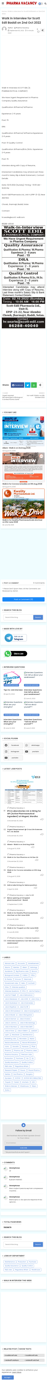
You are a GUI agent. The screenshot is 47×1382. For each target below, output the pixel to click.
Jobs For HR (24, 1007)
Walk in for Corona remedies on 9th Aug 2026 (22, 484)
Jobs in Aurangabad (31, 1011)
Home (4, 11)
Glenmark (27, 979)
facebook (15, 745)
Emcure (18, 979)
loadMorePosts (11, 1355)
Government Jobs (11, 983)
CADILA (24, 975)
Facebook (19, 385)
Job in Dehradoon (26, 995)
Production (9, 1058)
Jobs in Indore (25, 1019)
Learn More (16, 1372)
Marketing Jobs (10, 1039)
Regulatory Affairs (21, 1066)
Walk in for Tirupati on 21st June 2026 (22, 928)
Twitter (27, 385)
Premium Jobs (26, 1054)
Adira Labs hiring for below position (22, 885)
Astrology (33, 967)
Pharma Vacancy (11, 1054)
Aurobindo (9, 971)
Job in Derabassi (11, 999)
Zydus (7, 1090)
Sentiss (7, 1074)
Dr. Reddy (8, 979)
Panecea (25, 1046)
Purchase (19, 1058)
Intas (7, 987)
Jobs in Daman (10, 1019)
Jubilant (34, 1031)
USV (33, 1082)
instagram (15, 751)
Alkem (25, 967)
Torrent (16, 1082)
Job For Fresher (34, 991)
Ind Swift (31, 983)
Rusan (22, 1070)
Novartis (16, 1046)
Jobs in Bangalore (25, 1015)
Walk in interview (11, 1086)
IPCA (24, 991)
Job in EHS (24, 999)
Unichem (25, 1082)
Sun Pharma (18, 1074)
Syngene (29, 1074)
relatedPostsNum (12, 1360)
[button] (45, 3)
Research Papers (11, 1070)
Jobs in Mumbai (11, 1027)
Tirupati (7, 1082)
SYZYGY (18, 1078)
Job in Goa (35, 999)
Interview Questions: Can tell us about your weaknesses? (33, 692)
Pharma (8, 1050)
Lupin (7, 1035)
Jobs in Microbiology (27, 1023)
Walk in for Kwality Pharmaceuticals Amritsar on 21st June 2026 (22, 521)
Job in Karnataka (27, 1003)
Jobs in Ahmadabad (12, 1011)
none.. (7, 1046)
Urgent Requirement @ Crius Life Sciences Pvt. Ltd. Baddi (24, 830)
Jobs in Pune (9, 1031)
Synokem (8, 1078)
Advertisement (33, 963)
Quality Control (27, 1062)
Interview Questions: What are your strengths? (13, 721)
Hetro (23, 983)
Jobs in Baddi (10, 1015)
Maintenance (27, 1035)
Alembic (16, 967)
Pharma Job (18, 1050)
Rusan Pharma (34, 1070)
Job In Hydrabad (11, 1003)
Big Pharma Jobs (22, 971)
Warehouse (24, 1086)
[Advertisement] (23, 61)
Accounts (21, 963)
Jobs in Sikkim (22, 1031)
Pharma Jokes (31, 1050)
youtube (35, 751)
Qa (27, 1058)
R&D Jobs (8, 1066)
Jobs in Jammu (11, 1023)
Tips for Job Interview (13, 690)
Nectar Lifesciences (12, 1043)
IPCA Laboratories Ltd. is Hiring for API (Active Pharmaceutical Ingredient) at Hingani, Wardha (24, 814)
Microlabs (23, 1039)
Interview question (18, 987)
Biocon (34, 971)
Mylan (32, 1039)
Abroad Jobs (9, 963)
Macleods (15, 1035)
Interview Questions (12, 991)
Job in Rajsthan (11, 1007)
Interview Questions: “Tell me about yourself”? (33, 721)
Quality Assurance (11, 1062)
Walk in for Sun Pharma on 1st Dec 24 (22, 857)
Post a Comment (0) (23, 599)
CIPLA (33, 975)
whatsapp (35, 745)
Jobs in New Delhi (26, 1027)
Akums (7, 967)
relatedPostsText (32, 1360)
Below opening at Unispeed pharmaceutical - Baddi (18, 899)
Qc (33, 1058)
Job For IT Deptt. (10, 995)
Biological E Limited (12, 975)
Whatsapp (34, 385)
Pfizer (33, 1046)
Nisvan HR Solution (29, 1043)
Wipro (34, 1086)
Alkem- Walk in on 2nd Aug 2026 (16, 448)
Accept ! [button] (7, 1377)
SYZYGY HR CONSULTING (32, 1078)
